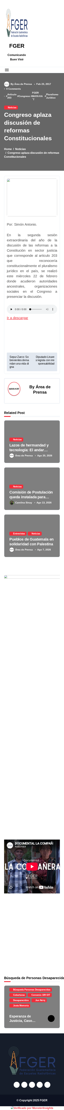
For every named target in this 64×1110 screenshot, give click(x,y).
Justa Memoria (21, 1005)
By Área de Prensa (21, 84)
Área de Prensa (24, 455)
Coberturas (19, 995)
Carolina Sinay (23, 502)
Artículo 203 (12, 96)
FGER (16, 46)
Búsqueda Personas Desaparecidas (31, 989)
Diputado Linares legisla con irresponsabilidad (45, 360)
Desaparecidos (21, 1000)
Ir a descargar (17, 318)
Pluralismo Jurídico (52, 96)
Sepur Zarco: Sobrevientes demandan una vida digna (19, 361)
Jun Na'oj (40, 1000)
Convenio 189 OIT (40, 995)
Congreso (24, 96)
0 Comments (13, 88)
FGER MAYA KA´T (37, 96)
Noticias (12, 107)
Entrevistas (19, 533)
